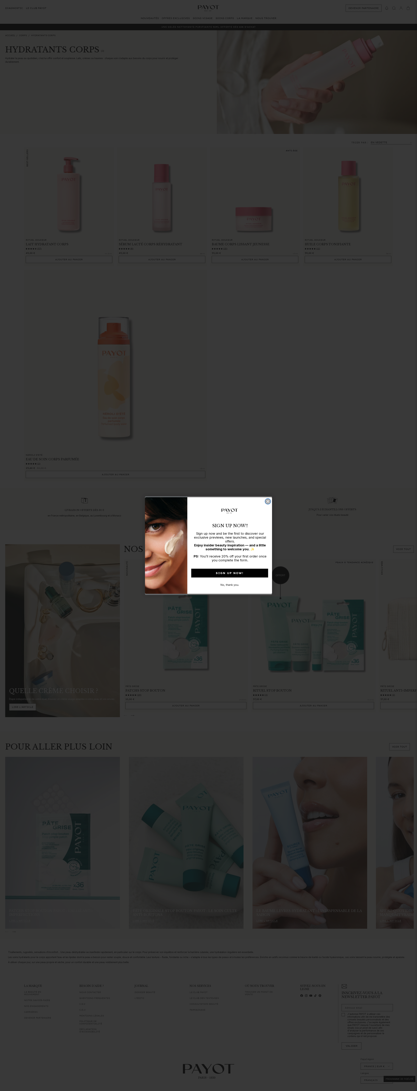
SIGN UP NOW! (230, 573)
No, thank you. (229, 584)
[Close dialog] (268, 501)
